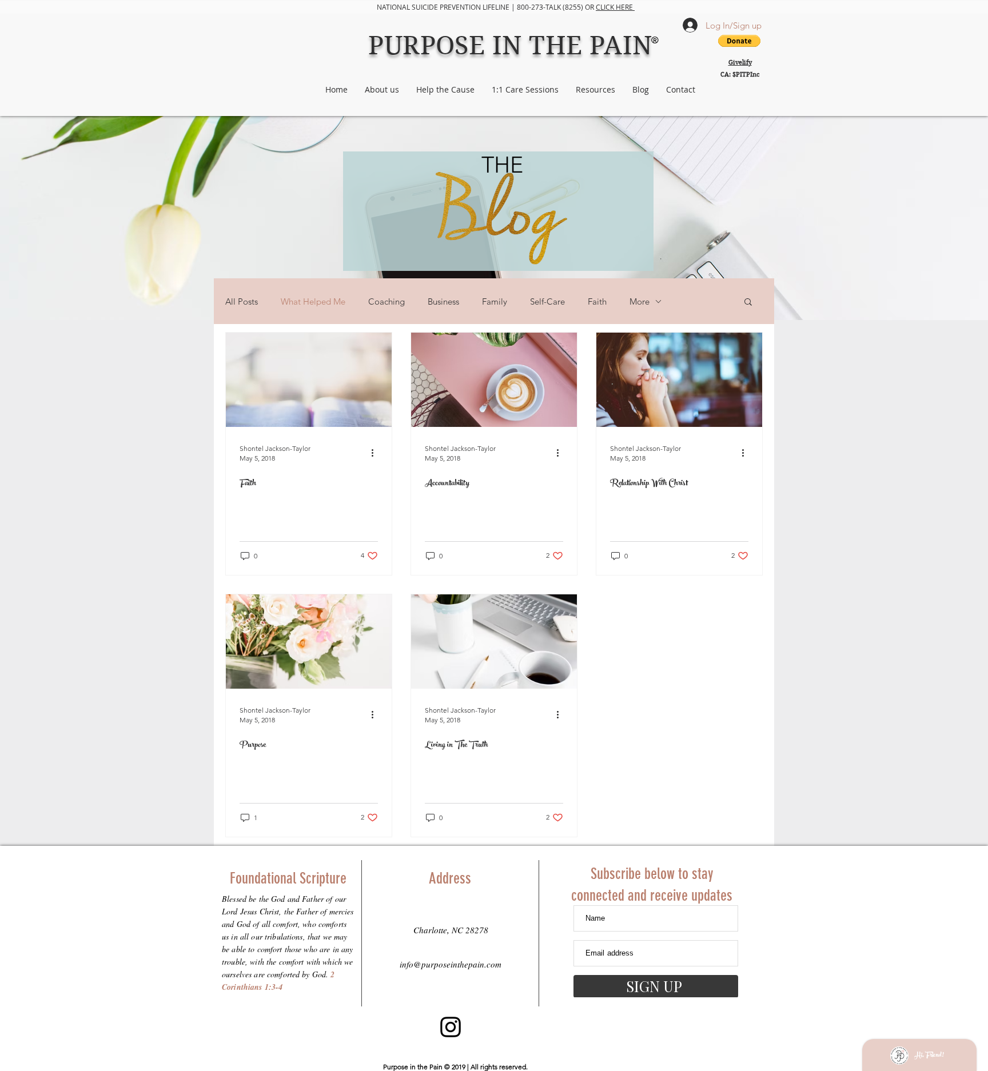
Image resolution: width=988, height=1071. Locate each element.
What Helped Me (313, 301)
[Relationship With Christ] (679, 380)
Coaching (386, 301)
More (640, 301)
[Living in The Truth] (494, 641)
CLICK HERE (615, 6)
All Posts (241, 301)
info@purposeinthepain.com (450, 964)
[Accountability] (494, 380)
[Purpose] (309, 641)
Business (443, 301)
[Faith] (309, 380)
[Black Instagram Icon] (450, 1027)
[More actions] (376, 452)
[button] (748, 303)
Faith (597, 301)
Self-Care (547, 301)
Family (494, 301)
